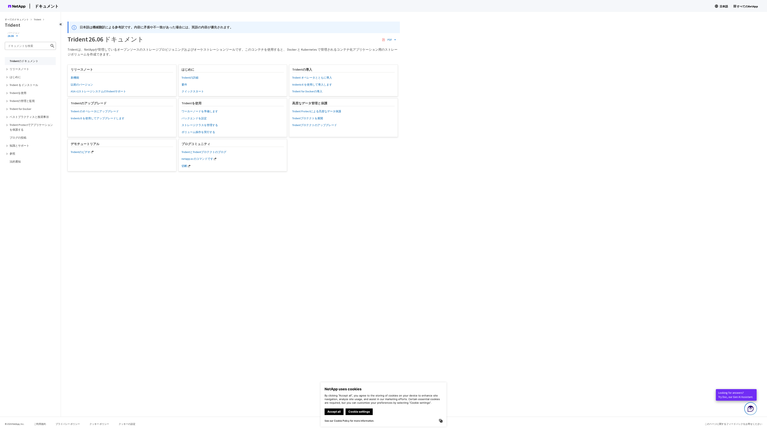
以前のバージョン (82, 84)
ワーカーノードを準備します (200, 111)
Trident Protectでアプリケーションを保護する (31, 127)
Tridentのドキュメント (24, 61)
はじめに (15, 77)
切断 (184, 166)
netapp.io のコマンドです (197, 159)
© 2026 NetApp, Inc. (14, 423)
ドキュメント (47, 6)
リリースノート (19, 69)
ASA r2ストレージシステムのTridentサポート (98, 91)
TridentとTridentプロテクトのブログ (204, 152)
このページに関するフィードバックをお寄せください (733, 423)
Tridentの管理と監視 (22, 101)
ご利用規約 (40, 423)
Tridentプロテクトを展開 (307, 118)
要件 (184, 84)
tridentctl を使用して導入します (312, 84)
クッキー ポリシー (99, 423)
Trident (38, 19)
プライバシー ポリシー (68, 423)
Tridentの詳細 (190, 77)
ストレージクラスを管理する (200, 125)
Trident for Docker (20, 109)
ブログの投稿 (18, 137)
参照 (12, 153)
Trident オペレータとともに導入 (312, 77)
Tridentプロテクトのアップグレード (314, 125)
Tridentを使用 (18, 93)
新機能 (75, 77)
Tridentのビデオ (80, 152)
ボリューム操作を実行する (198, 132)
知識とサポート (19, 145)
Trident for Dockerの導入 (307, 91)
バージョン (14, 33)
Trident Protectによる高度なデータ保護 (316, 111)
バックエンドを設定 (194, 118)
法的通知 (15, 161)
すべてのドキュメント (17, 19)
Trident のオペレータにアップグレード (95, 111)
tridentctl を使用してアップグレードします (97, 118)
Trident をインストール (24, 85)
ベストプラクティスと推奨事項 (29, 117)
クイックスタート (193, 91)
